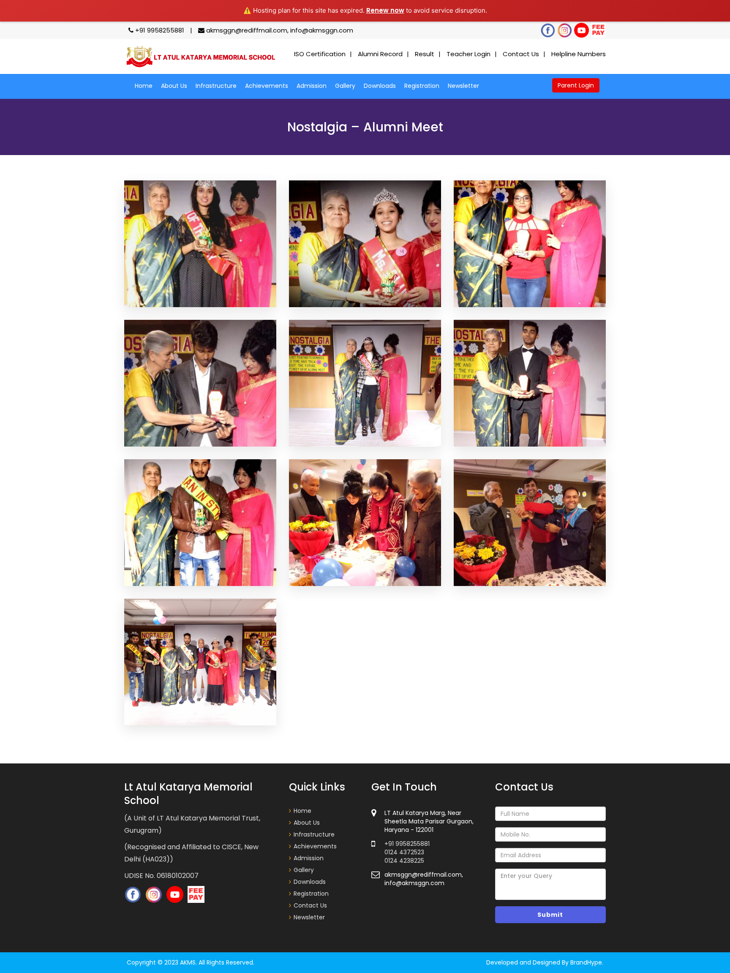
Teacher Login (468, 53)
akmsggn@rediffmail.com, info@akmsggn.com (278, 30)
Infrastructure (216, 86)
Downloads (380, 86)
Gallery (345, 86)
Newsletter (463, 86)
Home (144, 86)
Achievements (266, 86)
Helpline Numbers (578, 53)
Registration (421, 86)
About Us (174, 86)
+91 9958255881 (159, 30)
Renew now (385, 10)
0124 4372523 (404, 852)
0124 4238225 (404, 860)
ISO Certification (320, 53)
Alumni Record (380, 53)
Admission (312, 86)
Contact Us (521, 53)
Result (424, 53)
